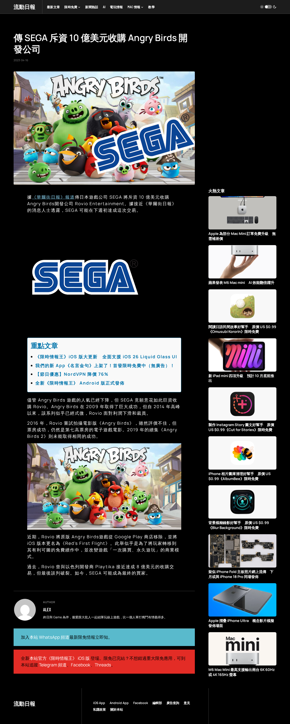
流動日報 (24, 6)
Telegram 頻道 (53, 665)
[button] (268, 6)
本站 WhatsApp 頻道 (49, 637)
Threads (103, 665)
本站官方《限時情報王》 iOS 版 (59, 658)
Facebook (80, 665)
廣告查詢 (173, 703)
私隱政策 (99, 709)
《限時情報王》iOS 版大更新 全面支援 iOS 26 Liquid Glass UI (106, 357)
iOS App (99, 703)
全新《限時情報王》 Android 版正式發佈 (80, 383)
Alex (47, 609)
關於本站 (116, 709)
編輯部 (157, 703)
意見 (187, 703)
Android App (119, 703)
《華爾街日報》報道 (53, 197)
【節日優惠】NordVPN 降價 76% (72, 374)
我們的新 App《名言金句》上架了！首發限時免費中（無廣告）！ (105, 365)
